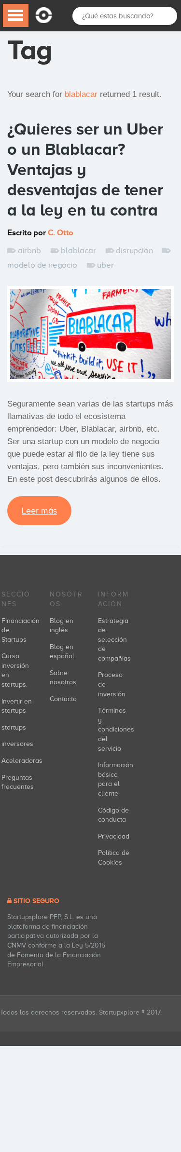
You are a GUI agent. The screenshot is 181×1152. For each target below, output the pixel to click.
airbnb (29, 250)
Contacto (63, 699)
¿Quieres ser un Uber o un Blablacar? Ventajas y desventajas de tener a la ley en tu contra (85, 169)
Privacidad (113, 836)
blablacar (78, 250)
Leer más (39, 510)
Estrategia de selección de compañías (114, 639)
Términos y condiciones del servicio (116, 729)
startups (13, 727)
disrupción (134, 250)
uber (105, 265)
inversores (17, 743)
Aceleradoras (21, 760)
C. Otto (61, 232)
